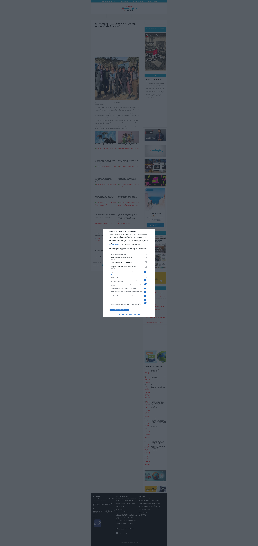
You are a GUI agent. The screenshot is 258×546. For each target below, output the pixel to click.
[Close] (152, 231)
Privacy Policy (137, 314)
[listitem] (129, 254)
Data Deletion (121, 314)
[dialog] (129, 273)
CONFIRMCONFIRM (119, 309)
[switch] (145, 257)
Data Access (129, 314)
